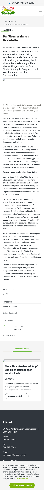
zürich (15, 306)
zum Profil (10, 335)
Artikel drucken (9, 313)
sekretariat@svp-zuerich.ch (14, 455)
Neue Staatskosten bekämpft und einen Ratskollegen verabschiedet (21, 370)
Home (5, 21)
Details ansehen (22, 478)
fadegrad (7, 306)
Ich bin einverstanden (22, 485)
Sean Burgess (22, 47)
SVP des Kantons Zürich (23, 3)
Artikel (12, 21)
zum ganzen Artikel (16, 396)
